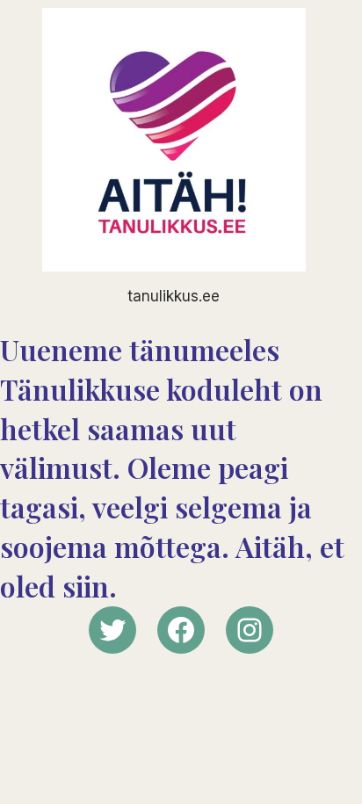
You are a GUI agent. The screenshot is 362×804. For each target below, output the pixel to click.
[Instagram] (249, 630)
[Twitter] (112, 630)
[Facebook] (181, 630)
